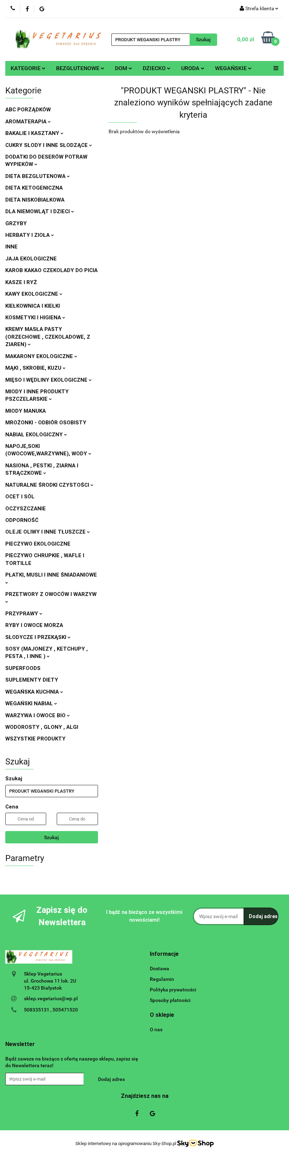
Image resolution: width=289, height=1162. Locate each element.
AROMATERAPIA (26, 121)
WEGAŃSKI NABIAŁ (29, 703)
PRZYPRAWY (22, 613)
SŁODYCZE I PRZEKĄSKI (36, 637)
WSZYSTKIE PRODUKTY (35, 739)
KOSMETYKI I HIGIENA (33, 317)
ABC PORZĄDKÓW (28, 109)
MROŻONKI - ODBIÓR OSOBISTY (45, 422)
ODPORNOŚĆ (21, 520)
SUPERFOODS (23, 668)
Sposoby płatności (170, 1000)
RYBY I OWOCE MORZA (34, 625)
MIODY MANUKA (25, 411)
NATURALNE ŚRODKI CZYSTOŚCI (48, 485)
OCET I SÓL (20, 496)
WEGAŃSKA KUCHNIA (32, 692)
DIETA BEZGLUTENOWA (36, 176)
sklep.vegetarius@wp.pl (51, 998)
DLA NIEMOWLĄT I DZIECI (38, 211)
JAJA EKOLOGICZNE (31, 259)
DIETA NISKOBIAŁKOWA (34, 200)
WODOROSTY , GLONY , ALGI (41, 727)
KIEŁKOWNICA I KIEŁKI (32, 306)
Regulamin (162, 979)
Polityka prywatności (173, 989)
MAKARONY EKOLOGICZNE (39, 356)
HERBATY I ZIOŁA (28, 235)
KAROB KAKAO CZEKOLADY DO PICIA (51, 270)
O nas (156, 1029)
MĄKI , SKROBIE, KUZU (34, 368)
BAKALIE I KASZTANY (33, 133)
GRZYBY (16, 223)
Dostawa (159, 968)
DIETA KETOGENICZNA (34, 188)
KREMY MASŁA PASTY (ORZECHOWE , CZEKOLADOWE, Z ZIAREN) (47, 337)
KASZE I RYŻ (21, 282)
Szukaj (51, 837)
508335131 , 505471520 (51, 1010)
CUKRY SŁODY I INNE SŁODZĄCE (47, 145)
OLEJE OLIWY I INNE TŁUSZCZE (46, 532)
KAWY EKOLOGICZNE (32, 294)
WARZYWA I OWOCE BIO (36, 715)
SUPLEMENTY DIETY (31, 680)
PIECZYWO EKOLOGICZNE (37, 544)
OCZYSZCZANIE (25, 508)
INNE (11, 247)
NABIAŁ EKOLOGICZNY (34, 434)
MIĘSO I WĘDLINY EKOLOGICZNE (47, 380)
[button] (164, 954)
